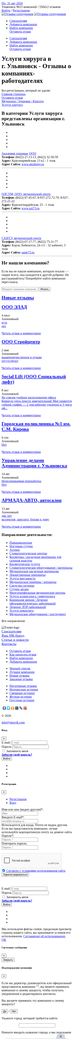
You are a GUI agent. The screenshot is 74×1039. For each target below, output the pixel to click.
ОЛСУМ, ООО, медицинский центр (26, 194)
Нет (4, 444)
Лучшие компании (22, 672)
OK (4, 939)
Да (4, 1011)
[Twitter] (9, 708)
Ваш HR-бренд (13, 636)
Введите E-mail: (13, 817)
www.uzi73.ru (30, 208)
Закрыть (8, 959)
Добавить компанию (23, 24)
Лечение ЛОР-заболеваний (27, 607)
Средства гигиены (21, 585)
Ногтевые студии (21, 546)
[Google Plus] (25, 708)
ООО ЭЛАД (14, 307)
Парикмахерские (20, 542)
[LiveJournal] (21, 708)
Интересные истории (23, 689)
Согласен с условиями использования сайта (35, 870)
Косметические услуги (24, 564)
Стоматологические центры (28, 553)
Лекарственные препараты (27, 575)
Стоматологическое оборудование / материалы (40, 567)
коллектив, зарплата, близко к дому (25, 519)
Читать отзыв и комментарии (21, 333)
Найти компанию (21, 28)
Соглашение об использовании (44, 936)
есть (4, 322)
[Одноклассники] (13, 708)
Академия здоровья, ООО (19, 153)
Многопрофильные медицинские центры (37, 592)
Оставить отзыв (20, 31)
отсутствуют (10, 361)
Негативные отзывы (23, 686)
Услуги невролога (21, 610)
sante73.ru (28, 252)
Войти (6, 10)
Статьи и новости (15, 640)
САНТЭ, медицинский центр (21, 238)
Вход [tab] (12, 802)
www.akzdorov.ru (33, 164)
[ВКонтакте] (4, 708)
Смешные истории (22, 693)
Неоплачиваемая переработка (21, 481)
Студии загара (19, 589)
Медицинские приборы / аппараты (32, 582)
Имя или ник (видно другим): (22, 809)
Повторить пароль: (14, 843)
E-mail (6, 742)
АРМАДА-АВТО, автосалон (32, 500)
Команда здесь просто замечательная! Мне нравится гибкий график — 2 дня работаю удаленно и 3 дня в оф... (37, 404)
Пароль (6, 746)
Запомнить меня (17, 751)
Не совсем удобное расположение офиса (29, 397)
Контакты (9, 644)
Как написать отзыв (22, 654)
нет (4, 326)
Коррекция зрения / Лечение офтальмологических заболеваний (32, 601)
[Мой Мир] (17, 708)
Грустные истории (21, 700)
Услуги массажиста (22, 578)
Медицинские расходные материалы (34, 571)
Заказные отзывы (21, 679)
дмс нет (7, 516)
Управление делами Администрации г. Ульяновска (34, 463)
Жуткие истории (20, 696)
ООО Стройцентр (21, 341)
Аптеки (14, 549)
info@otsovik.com (13, 722)
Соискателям (18, 20)
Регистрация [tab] (17, 799)
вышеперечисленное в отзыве (22, 357)
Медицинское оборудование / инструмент (37, 614)
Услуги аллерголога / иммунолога (32, 596)
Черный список (19, 668)
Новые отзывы (19, 675)
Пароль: (8, 835)
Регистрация (21, 10)
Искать (44, 289)
